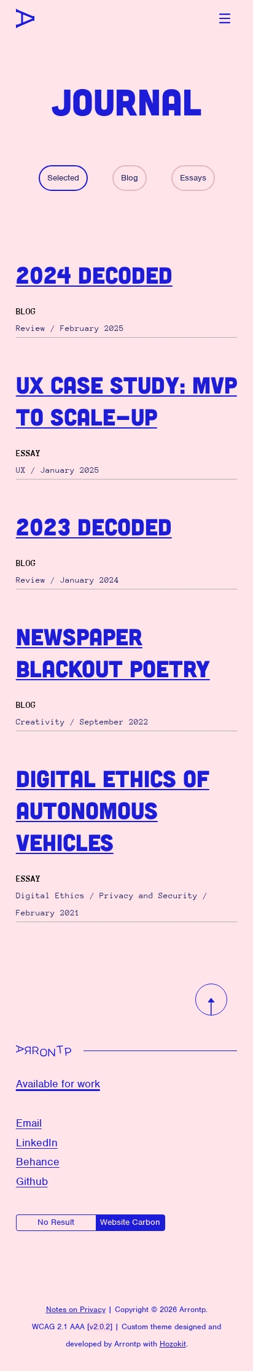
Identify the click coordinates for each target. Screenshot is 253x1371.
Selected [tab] (63, 178)
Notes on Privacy (76, 1309)
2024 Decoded (94, 274)
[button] (224, 18)
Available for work (58, 1083)
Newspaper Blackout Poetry (113, 652)
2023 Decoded (94, 526)
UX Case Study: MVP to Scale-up (126, 400)
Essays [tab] (193, 178)
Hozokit (173, 1343)
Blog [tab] (129, 178)
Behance (38, 1161)
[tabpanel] (127, 590)
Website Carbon (130, 1222)
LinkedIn (37, 1142)
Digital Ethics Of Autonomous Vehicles (112, 810)
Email (29, 1123)
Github (32, 1181)
